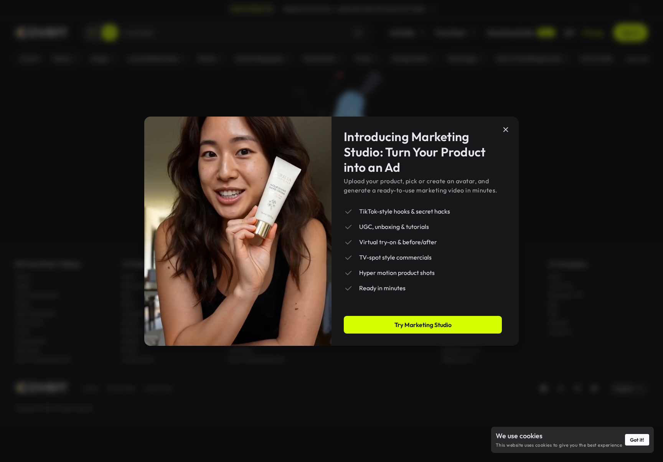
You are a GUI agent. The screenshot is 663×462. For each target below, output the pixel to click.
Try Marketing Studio (423, 325)
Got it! (637, 440)
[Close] (506, 129)
